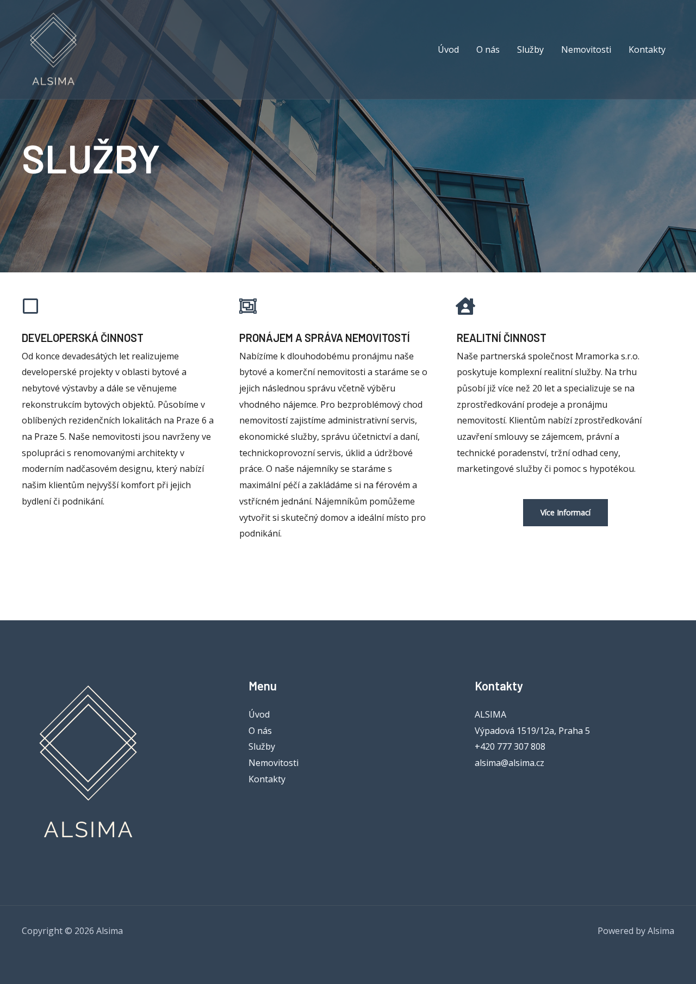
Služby (261, 746)
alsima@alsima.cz (509, 763)
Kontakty (266, 779)
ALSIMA (490, 714)
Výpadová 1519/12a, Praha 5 (532, 731)
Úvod (259, 714)
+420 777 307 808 (510, 746)
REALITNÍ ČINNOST (501, 337)
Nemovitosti (273, 763)
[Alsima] (54, 49)
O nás (260, 731)
